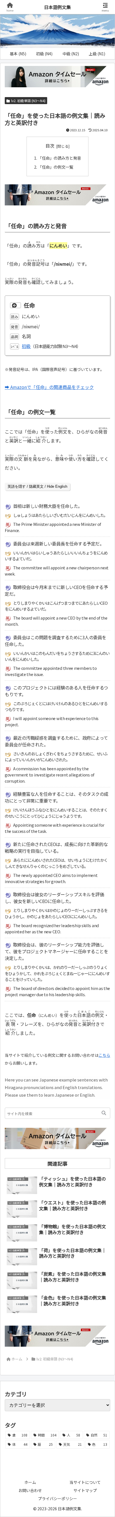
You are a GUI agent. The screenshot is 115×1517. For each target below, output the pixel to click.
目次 (49, 146)
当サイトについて (85, 1482)
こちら (104, 1055)
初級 (26, 346)
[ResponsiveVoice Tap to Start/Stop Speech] (15, 305)
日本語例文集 (57, 7)
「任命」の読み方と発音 (59, 158)
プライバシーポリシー (57, 1498)
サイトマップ (85, 1490)
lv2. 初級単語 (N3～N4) (28, 100)
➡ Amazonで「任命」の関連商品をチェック (49, 387)
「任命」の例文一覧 (55, 167)
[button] (103, 1113)
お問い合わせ (30, 1490)
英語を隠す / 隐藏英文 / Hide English (37, 486)
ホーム (30, 1482)
